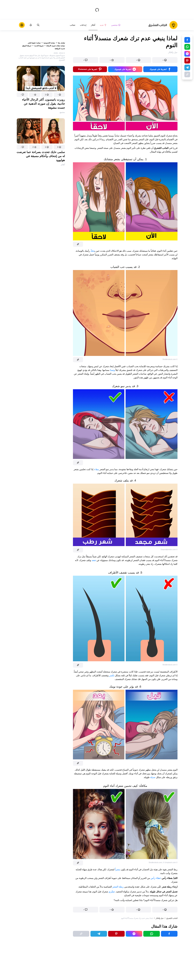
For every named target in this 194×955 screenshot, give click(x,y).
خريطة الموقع (26, 46)
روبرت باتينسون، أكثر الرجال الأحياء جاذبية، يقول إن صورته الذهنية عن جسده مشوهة (43, 103)
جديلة (152, 777)
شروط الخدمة (39, 46)
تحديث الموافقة (60, 48)
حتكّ (92, 251)
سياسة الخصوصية (49, 43)
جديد (102, 25)
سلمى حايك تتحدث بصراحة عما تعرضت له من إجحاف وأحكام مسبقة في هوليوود (41, 156)
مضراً (117, 869)
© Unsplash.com (169, 862)
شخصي (114, 25)
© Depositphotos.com (169, 550)
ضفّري (111, 891)
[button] (59, 94)
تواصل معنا (61, 43)
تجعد (93, 560)
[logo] (162, 25)
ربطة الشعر (118, 886)
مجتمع (62, 112)
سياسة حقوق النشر (34, 43)
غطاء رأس (156, 878)
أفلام (63, 164)
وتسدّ (112, 370)
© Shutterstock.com (169, 359)
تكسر (111, 675)
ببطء (96, 469)
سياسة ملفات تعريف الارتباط (55, 46)
